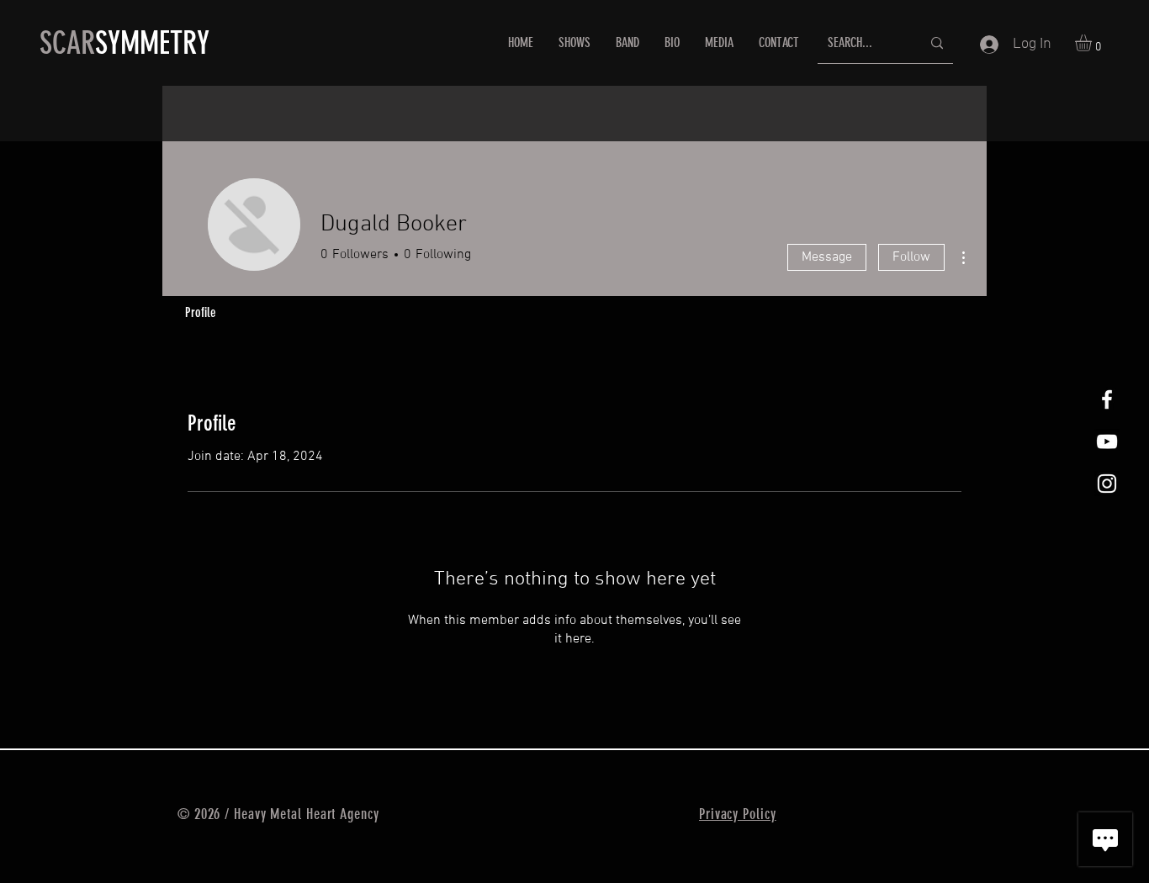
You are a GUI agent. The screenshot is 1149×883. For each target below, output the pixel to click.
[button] (1093, 42)
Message (827, 257)
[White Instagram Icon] (1107, 483)
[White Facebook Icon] (1107, 399)
